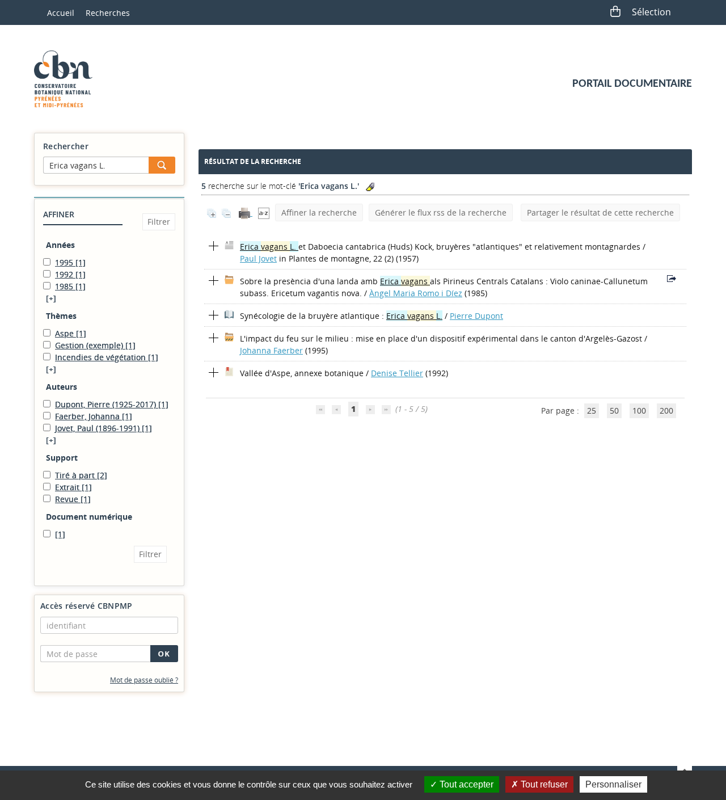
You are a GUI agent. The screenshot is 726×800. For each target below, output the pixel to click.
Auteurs (61, 386)
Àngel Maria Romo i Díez (415, 293)
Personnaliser (613, 784)
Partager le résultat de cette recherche (600, 212)
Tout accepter (465, 784)
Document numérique (89, 516)
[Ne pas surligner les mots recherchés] (370, 187)
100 (639, 410)
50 (614, 410)
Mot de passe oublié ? (144, 680)
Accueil (60, 12)
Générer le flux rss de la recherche (440, 212)
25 (591, 410)
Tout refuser (543, 784)
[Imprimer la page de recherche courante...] (245, 212)
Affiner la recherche (319, 212)
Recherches (108, 12)
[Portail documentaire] (67, 78)
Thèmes (61, 315)
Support (62, 457)
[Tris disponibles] (263, 212)
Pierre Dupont (476, 315)
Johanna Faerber (271, 350)
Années (60, 244)
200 (666, 410)
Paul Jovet (258, 258)
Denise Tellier (397, 373)
